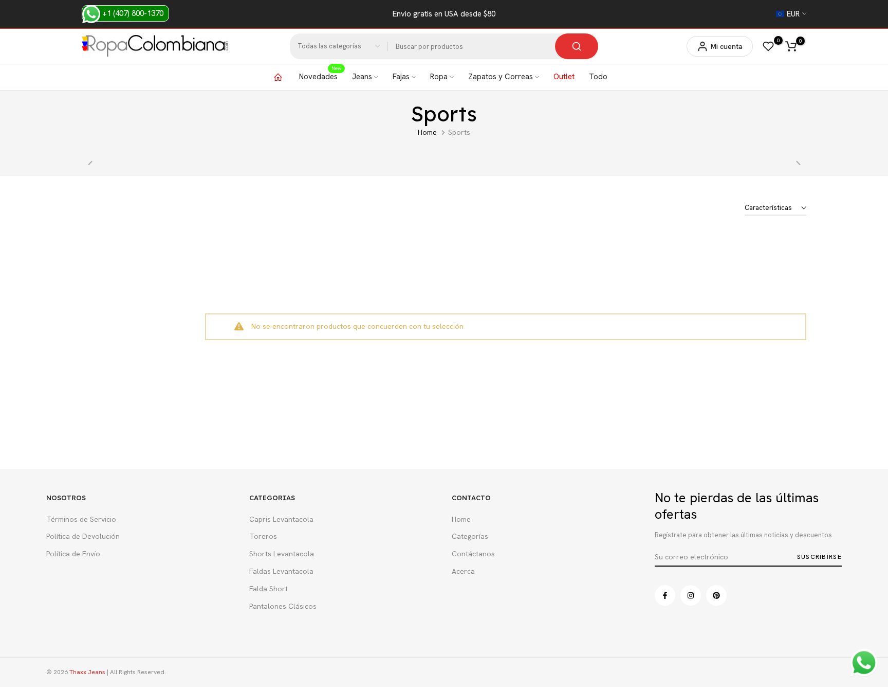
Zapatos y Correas (500, 77)
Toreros (263, 536)
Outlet (564, 77)
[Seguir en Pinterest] (716, 595)
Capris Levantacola (281, 519)
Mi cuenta (727, 46)
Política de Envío (73, 553)
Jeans (362, 77)
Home (427, 132)
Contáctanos (473, 553)
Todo (598, 77)
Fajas (401, 77)
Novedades (320, 76)
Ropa (439, 77)
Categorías (470, 536)
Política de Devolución (83, 536)
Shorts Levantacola (281, 553)
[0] (768, 46)
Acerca (463, 571)
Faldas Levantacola (281, 571)
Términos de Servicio (81, 519)
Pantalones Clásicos (283, 606)
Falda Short (268, 588)
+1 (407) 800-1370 (131, 13)
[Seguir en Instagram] (690, 595)
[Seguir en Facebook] (665, 595)
